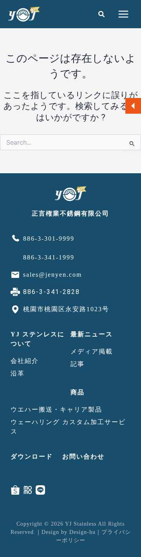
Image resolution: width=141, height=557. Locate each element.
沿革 (18, 373)
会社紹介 (25, 360)
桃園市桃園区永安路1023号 (66, 309)
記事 (77, 364)
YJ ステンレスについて (38, 339)
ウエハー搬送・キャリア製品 (56, 409)
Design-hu (82, 532)
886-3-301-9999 (48, 238)
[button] (101, 14)
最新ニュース (91, 334)
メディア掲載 (91, 351)
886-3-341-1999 (48, 257)
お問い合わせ (83, 456)
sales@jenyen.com (52, 274)
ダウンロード (32, 456)
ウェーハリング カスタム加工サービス (68, 427)
